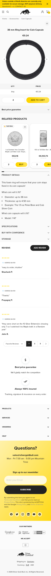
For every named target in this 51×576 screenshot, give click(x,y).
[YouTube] (34, 514)
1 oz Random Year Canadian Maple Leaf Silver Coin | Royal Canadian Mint (15, 151)
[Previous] (4, 59)
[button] (25, 109)
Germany (30, 562)
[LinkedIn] (28, 514)
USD (32, 565)
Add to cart (38, 100)
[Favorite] (47, 23)
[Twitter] (17, 514)
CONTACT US (20, 6)
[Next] (47, 59)
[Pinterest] (39, 514)
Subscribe (25, 489)
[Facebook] (11, 514)
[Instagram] (22, 514)
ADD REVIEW (40, 248)
